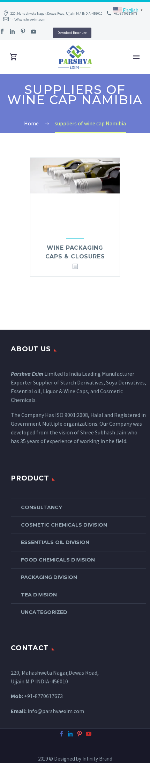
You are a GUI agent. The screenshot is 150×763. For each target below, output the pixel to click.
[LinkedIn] (12, 31)
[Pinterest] (23, 31)
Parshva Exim (27, 373)
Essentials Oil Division (55, 542)
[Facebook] (61, 733)
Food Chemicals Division (58, 560)
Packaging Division (49, 577)
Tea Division (39, 595)
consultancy (41, 507)
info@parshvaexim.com (27, 19)
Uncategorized (44, 612)
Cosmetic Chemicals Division (64, 525)
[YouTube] (33, 31)
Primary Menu (136, 57)
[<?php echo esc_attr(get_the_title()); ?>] (75, 266)
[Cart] (13, 57)
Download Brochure (72, 32)
